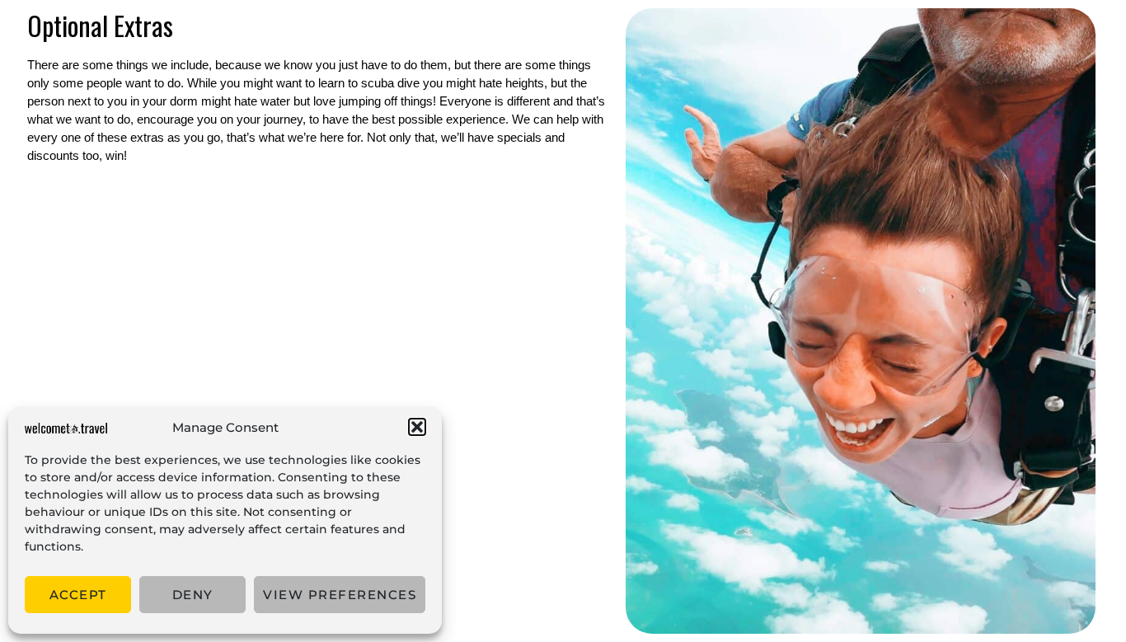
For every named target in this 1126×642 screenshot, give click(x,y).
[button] (417, 427)
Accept (78, 594)
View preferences (339, 594)
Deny (192, 594)
